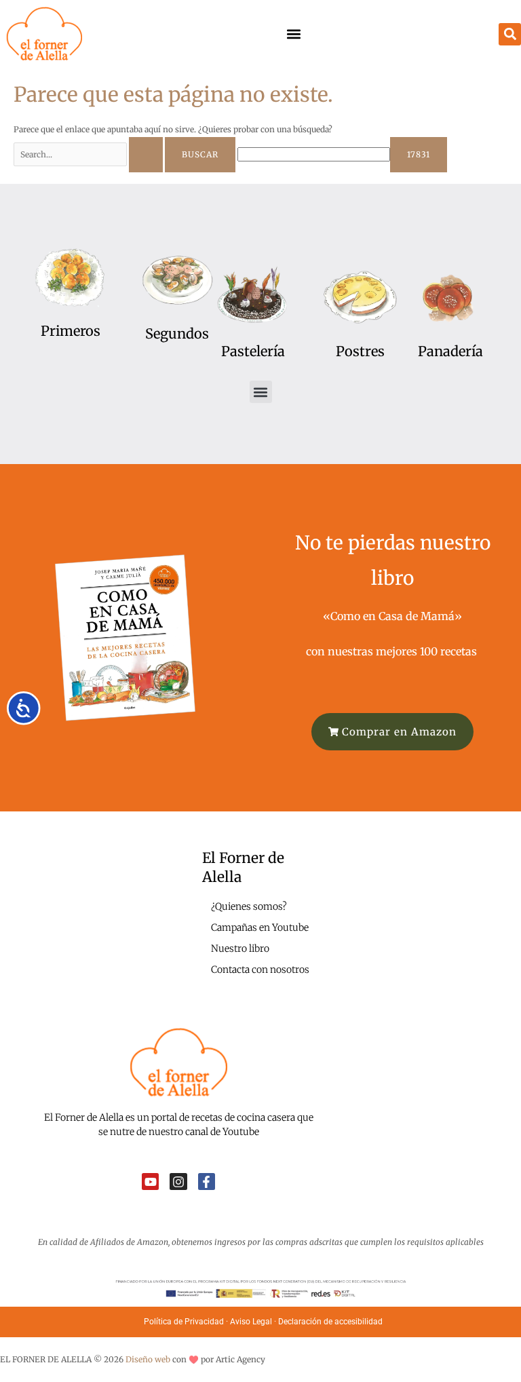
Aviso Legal (251, 1321)
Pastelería (253, 351)
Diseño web (148, 1359)
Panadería (450, 351)
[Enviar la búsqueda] (146, 154)
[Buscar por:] (89, 154)
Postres (360, 351)
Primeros (70, 330)
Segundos (177, 333)
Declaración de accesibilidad (331, 1321)
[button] (293, 34)
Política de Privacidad (184, 1321)
